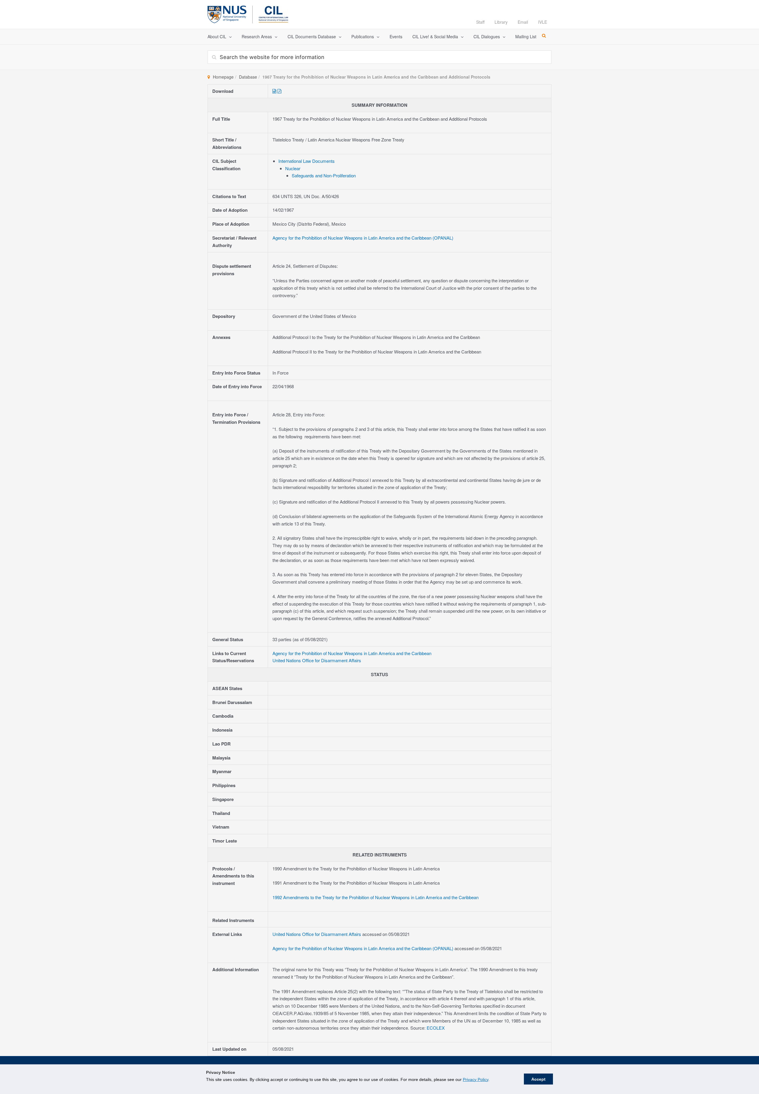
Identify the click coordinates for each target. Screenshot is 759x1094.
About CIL (217, 36)
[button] (229, 37)
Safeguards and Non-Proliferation (324, 175)
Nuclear (292, 168)
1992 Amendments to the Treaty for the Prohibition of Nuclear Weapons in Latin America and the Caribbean (375, 897)
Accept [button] (538, 1079)
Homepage (223, 77)
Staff (480, 22)
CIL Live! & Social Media (435, 36)
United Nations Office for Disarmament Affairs (316, 660)
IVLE (542, 22)
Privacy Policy (475, 1079)
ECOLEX (436, 1028)
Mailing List (525, 36)
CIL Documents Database (312, 36)
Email (523, 22)
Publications (362, 36)
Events (396, 36)
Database (248, 77)
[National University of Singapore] (227, 13)
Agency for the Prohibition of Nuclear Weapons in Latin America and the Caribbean (351, 653)
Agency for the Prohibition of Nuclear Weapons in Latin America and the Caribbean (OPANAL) (362, 238)
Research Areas (257, 36)
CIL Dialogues (486, 36)
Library (501, 22)
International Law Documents (306, 161)
